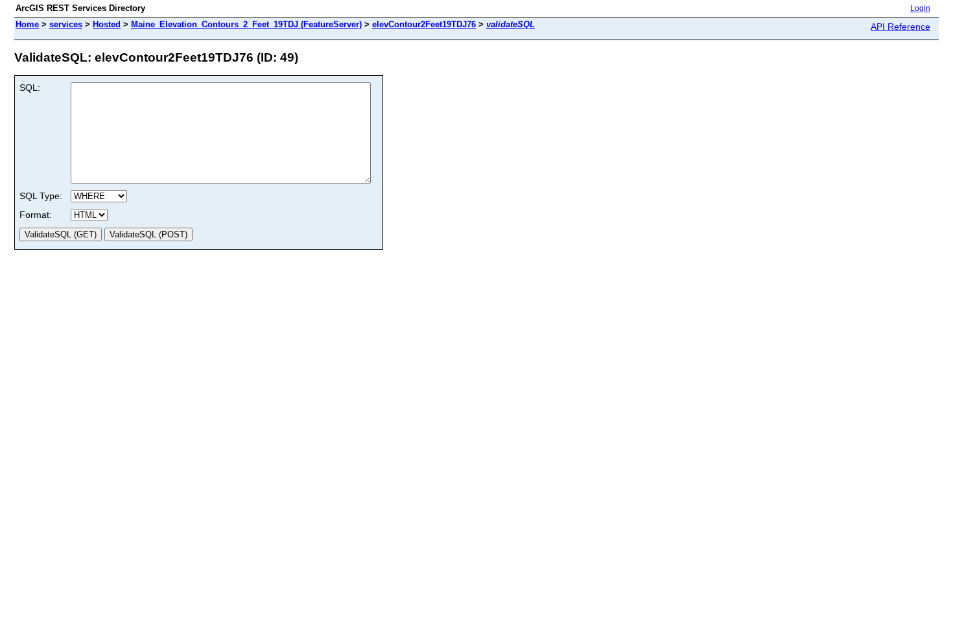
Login (920, 8)
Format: (35, 214)
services (65, 24)
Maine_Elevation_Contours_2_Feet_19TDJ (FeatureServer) (246, 24)
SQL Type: (40, 196)
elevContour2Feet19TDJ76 (424, 24)
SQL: (29, 87)
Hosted (107, 24)
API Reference (900, 26)
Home (27, 24)
